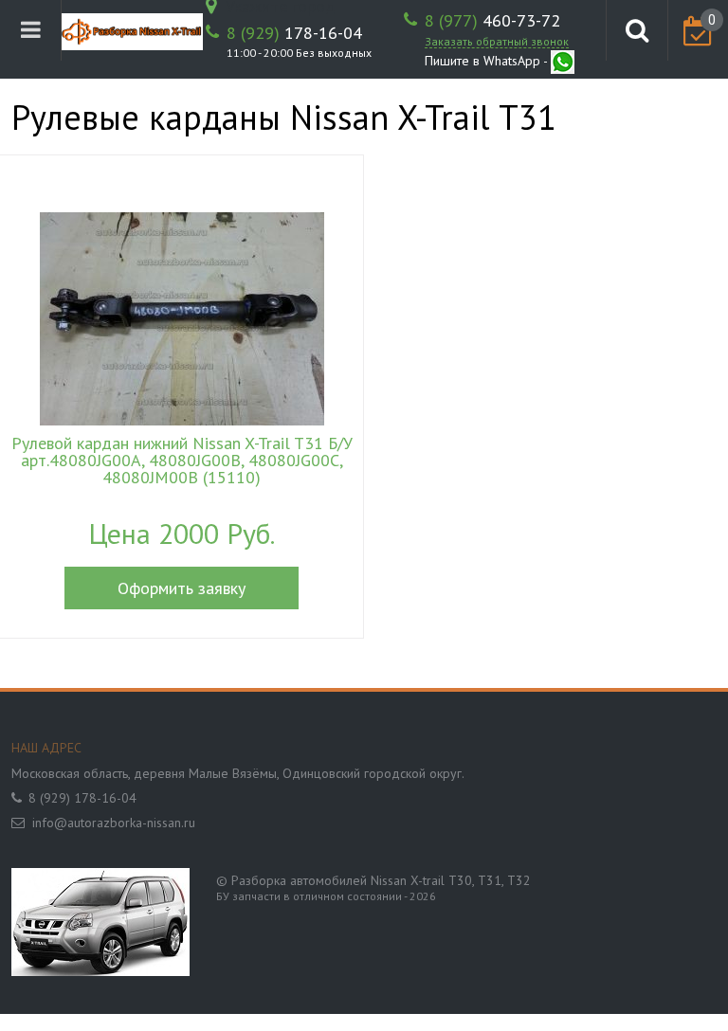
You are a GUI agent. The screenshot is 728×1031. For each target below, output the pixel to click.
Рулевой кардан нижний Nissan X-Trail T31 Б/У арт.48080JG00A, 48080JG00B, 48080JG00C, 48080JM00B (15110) (182, 460)
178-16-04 (294, 33)
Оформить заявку (182, 588)
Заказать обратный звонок (497, 41)
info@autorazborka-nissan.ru (113, 822)
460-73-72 (492, 20)
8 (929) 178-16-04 (82, 797)
